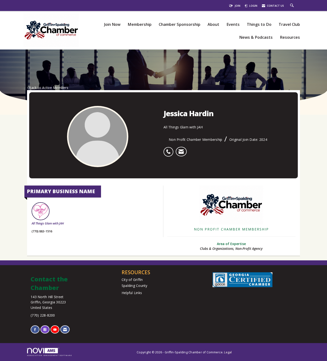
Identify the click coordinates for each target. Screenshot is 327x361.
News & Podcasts (256, 37)
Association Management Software (49, 355)
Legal (228, 352)
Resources (290, 37)
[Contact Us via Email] (65, 329)
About (213, 24)
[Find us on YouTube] (55, 329)
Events (233, 24)
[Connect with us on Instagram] (44, 329)
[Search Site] (292, 6)
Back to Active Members (48, 87)
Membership (140, 24)
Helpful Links (132, 292)
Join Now (112, 24)
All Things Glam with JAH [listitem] (48, 223)
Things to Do (259, 24)
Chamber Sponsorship (179, 24)
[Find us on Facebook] (35, 329)
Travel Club (289, 24)
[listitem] (170, 149)
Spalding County (134, 285)
